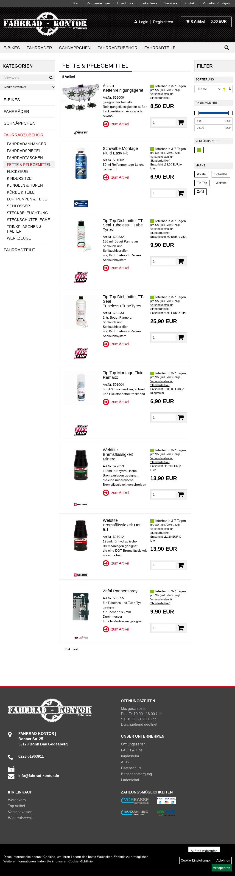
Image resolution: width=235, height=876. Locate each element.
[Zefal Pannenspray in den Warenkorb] (180, 628)
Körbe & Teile (21, 192)
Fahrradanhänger (26, 144)
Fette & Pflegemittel (29, 165)
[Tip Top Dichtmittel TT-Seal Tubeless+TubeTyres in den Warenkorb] (180, 337)
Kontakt (190, 3)
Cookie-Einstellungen (196, 860)
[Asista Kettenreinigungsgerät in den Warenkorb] (180, 122)
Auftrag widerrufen (204, 851)
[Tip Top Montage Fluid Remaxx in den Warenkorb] (180, 417)
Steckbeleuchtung (27, 213)
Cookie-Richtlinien (81, 861)
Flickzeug (17, 172)
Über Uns (124, 3)
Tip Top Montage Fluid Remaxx (123, 375)
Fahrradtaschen (25, 158)
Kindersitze (19, 178)
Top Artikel (16, 806)
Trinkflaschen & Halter (24, 229)
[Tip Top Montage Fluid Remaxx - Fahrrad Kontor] (81, 388)
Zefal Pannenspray (120, 591)
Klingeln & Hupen (25, 185)
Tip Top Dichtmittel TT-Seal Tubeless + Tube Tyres (123, 225)
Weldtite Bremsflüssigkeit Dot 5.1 (121, 525)
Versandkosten (20, 812)
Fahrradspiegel (24, 151)
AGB (125, 762)
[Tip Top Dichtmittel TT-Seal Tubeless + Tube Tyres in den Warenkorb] (180, 261)
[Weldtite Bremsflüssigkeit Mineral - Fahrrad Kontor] (81, 465)
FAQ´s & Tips (132, 750)
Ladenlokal (130, 780)
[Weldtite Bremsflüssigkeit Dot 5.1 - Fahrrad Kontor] (81, 535)
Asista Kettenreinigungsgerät (123, 88)
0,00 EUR (209, 21)
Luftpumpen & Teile (27, 199)
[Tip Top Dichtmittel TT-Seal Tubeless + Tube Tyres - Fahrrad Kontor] (81, 236)
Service (169, 3)
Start (76, 3)
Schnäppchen (75, 48)
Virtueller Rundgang (217, 3)
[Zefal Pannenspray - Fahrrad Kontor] (81, 606)
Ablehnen (223, 860)
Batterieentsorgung (136, 774)
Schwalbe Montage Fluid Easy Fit (120, 150)
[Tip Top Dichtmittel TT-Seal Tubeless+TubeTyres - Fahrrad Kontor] (81, 312)
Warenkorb (17, 800)
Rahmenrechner (98, 3)
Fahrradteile (160, 48)
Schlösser (18, 206)
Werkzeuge (19, 238)
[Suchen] (227, 48)
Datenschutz (131, 768)
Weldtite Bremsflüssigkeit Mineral (118, 454)
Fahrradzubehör (117, 48)
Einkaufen (147, 3)
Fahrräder (39, 48)
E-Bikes (11, 48)
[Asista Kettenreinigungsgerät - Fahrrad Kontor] (81, 97)
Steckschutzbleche (28, 220)
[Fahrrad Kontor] (45, 25)
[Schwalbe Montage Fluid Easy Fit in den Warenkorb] (180, 193)
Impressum (130, 756)
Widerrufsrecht (20, 818)
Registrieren (163, 22)
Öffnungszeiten (133, 744)
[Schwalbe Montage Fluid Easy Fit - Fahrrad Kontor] (81, 163)
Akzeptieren (221, 868)
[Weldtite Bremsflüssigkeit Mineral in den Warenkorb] (180, 494)
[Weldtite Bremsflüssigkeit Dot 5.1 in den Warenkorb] (180, 565)
